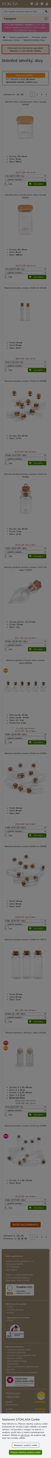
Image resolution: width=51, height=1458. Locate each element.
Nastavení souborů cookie (25, 1445)
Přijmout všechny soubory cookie (25, 1452)
